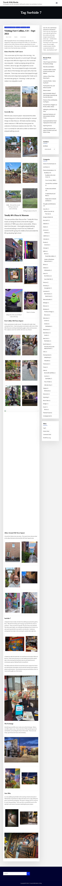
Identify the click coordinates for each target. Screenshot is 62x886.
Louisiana (45, 291)
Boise (45, 253)
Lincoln (46, 320)
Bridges (45, 403)
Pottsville (46, 360)
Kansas (45, 282)
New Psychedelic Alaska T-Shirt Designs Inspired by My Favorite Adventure (50, 95)
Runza (45, 409)
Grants (46, 335)
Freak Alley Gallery (49, 256)
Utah (44, 370)
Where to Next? (47, 90)
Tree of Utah (47, 381)
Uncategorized (46, 416)
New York (45, 338)
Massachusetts (47, 299)
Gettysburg (47, 357)
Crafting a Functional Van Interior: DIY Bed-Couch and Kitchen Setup (50, 130)
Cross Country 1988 (50, 180)
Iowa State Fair (47, 279)
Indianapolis (47, 270)
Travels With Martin (10, 2)
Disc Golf (18, 27)
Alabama (45, 223)
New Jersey (46, 329)
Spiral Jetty (47, 378)
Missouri (45, 306)
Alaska (44, 227)
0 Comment (23, 37)
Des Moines (47, 276)
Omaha (46, 324)
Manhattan (47, 341)
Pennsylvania (46, 355)
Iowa (44, 273)
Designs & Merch (47, 217)
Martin (15, 37)
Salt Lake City (47, 385)
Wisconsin (45, 394)
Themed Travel (47, 412)
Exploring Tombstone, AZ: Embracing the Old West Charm (49, 116)
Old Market (48, 326)
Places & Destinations (48, 170)
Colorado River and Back (51, 183)
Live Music (45, 167)
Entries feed (46, 431)
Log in (44, 428)
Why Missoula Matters (48, 66)
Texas (44, 367)
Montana (45, 309)
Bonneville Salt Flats (49, 373)
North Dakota (46, 344)
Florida (44, 242)
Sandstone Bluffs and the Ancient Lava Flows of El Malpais (49, 71)
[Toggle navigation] (56, 3)
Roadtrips (46, 172)
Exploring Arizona (47, 125)
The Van (47, 214)
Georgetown (47, 288)
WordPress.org (47, 437)
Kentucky (45, 285)
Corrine (46, 376)
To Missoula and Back (10, 27)
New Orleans (47, 293)
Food (28, 27)
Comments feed (47, 434)
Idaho (44, 251)
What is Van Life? (48, 211)
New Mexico (46, 332)
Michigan (45, 302)
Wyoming (45, 397)
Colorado (23, 27)
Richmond (46, 390)
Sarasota (46, 244)
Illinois (44, 264)
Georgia (45, 248)
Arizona (45, 230)
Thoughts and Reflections (49, 204)
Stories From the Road (48, 163)
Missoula (46, 315)
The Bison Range (48, 311)
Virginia (45, 388)
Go (28, 873)
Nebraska (45, 318)
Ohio (44, 351)
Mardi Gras (48, 296)
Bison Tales (46, 400)
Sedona (46, 232)
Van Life (45, 209)
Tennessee (46, 364)
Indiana (45, 267)
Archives (45, 146)
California (45, 236)
